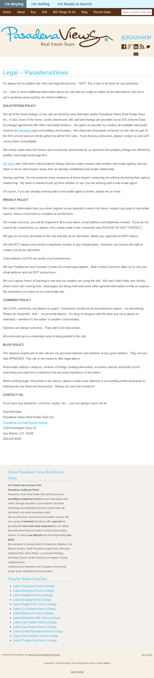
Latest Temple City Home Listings (35, 640)
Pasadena (24, 130)
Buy (33, 12)
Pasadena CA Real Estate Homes (25, 422)
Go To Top (147, 654)
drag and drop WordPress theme (44, 654)
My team (9, 163)
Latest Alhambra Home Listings (33, 590)
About (21, 12)
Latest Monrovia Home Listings (33, 613)
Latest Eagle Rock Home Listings (35, 604)
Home (7, 12)
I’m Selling (40, 4)
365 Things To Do (64, 12)
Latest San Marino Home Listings (35, 627)
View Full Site (77, 672)
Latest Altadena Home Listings (33, 595)
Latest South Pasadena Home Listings (38, 631)
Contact (8, 20)
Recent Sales (102, 12)
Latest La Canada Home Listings (34, 608)
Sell (44, 12)
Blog (84, 12)
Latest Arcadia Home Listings (32, 599)
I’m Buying (14, 4)
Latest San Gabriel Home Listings (35, 622)
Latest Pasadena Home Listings (34, 586)
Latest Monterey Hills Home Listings (36, 617)
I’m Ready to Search (75, 4)
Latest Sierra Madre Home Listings (36, 636)
